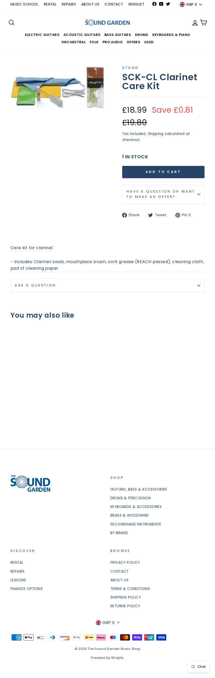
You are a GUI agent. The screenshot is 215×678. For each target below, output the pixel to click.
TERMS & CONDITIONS (130, 588)
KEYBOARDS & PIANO (171, 34)
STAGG (130, 68)
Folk (94, 42)
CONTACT (114, 4)
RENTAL (50, 4)
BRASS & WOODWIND (129, 515)
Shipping (156, 133)
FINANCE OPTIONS (26, 588)
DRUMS (141, 34)
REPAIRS (69, 4)
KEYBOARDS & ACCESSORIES (136, 506)
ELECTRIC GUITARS (42, 34)
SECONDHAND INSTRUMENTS (135, 524)
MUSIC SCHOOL (24, 4)
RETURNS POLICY (125, 606)
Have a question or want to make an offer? (160, 194)
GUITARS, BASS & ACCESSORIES (138, 489)
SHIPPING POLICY (125, 597)
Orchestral (73, 42)
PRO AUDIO (113, 42)
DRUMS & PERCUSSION (130, 498)
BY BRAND (119, 532)
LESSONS (18, 580)
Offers (133, 42)
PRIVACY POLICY (125, 562)
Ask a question (35, 285)
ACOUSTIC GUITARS (81, 34)
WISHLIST (136, 4)
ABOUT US (90, 4)
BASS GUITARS (117, 34)
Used (149, 42)
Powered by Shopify (107, 657)
